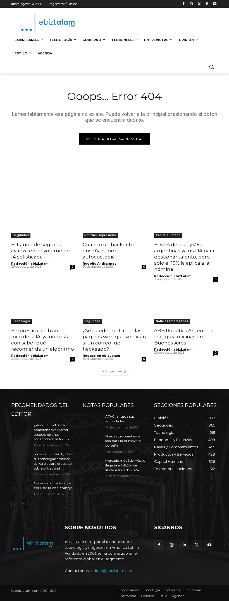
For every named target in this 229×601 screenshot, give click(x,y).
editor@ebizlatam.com (112, 570)
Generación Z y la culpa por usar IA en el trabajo (53, 485)
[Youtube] (214, 4)
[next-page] (23, 504)
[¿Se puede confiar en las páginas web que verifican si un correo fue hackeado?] (114, 308)
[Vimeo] (207, 4)
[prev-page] (14, 504)
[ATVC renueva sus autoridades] (92, 421)
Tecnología (21, 321)
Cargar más (112, 371)
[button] (211, 66)
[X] (199, 4)
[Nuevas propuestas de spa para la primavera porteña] (92, 440)
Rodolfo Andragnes (99, 263)
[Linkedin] (184, 545)
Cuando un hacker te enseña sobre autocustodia (108, 251)
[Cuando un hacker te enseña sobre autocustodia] (114, 222)
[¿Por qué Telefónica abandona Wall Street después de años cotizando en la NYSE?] (20, 429)
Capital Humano (168, 235)
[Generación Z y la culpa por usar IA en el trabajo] (20, 487)
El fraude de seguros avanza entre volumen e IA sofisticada (40, 251)
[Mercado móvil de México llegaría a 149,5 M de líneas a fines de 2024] (92, 465)
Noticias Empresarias (100, 235)
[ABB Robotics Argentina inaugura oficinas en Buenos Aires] (186, 308)
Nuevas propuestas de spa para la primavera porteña (123, 441)
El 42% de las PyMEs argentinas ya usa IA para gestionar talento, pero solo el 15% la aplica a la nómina (184, 257)
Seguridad (21, 235)
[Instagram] (191, 4)
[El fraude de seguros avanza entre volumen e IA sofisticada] (43, 222)
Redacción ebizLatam (29, 263)
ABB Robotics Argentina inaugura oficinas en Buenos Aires (183, 337)
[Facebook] (183, 4)
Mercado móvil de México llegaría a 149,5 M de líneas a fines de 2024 (125, 465)
